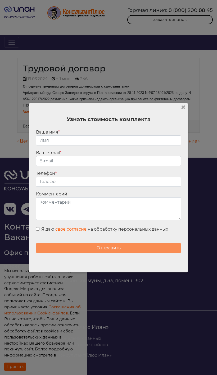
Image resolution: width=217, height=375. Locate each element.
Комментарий (51, 193)
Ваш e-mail (48, 152)
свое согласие (71, 229)
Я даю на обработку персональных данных (104, 229)
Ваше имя (48, 132)
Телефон (46, 173)
